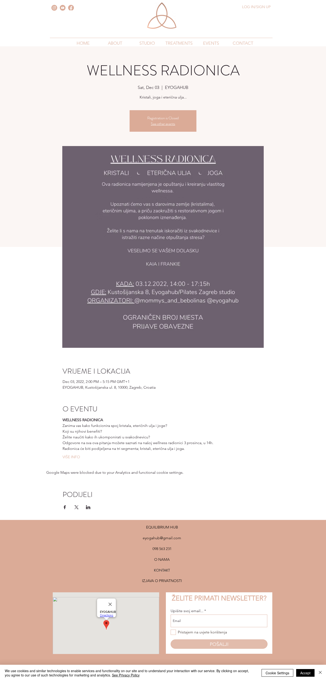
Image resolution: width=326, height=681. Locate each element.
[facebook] (71, 8)
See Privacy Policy (126, 675)
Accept (305, 672)
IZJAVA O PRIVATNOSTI (162, 580)
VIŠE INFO (71, 457)
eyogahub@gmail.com (162, 538)
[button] (115, 43)
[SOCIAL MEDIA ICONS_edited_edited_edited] (63, 8)
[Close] (320, 673)
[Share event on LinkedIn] (88, 507)
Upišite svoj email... (187, 611)
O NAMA (162, 559)
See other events (163, 123)
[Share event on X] (76, 507)
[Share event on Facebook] (65, 507)
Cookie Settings (277, 672)
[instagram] (54, 8)
